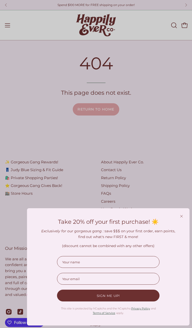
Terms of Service (104, 313)
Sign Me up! (108, 296)
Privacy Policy (140, 308)
